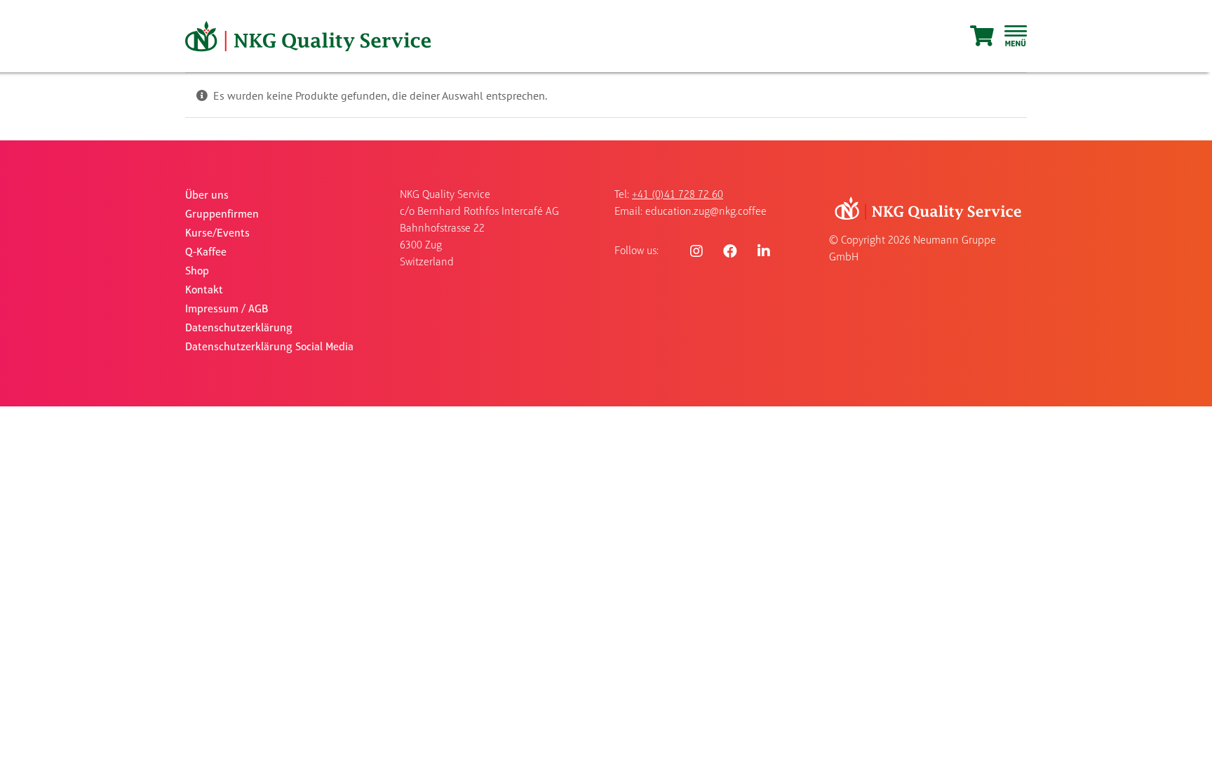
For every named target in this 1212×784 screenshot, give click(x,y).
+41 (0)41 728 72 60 (677, 195)
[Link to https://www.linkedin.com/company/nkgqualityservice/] (764, 251)
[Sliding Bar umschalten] (1015, 36)
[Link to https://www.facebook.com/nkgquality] (730, 251)
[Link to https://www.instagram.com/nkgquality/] (696, 251)
